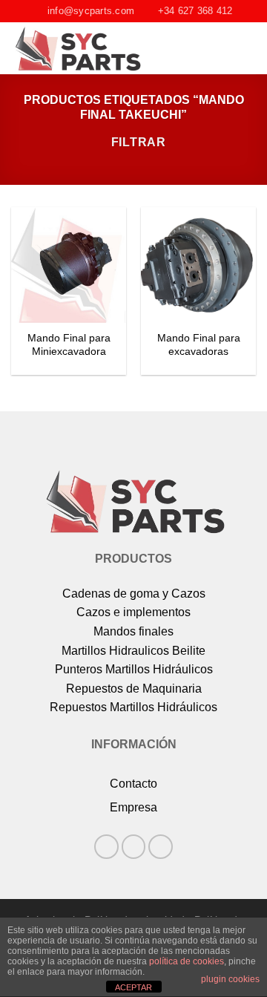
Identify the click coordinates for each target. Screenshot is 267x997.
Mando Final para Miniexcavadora (69, 345)
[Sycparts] (97, 48)
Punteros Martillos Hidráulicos (134, 669)
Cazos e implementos (133, 612)
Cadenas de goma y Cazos (133, 593)
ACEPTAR (133, 987)
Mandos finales (133, 631)
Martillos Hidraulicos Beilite (133, 650)
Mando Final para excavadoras (198, 345)
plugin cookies (230, 979)
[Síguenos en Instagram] (134, 846)
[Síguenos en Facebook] (106, 846)
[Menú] (247, 48)
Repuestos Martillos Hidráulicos (133, 707)
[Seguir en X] (160, 846)
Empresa (133, 807)
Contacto (133, 783)
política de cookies (186, 961)
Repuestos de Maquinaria (134, 688)
